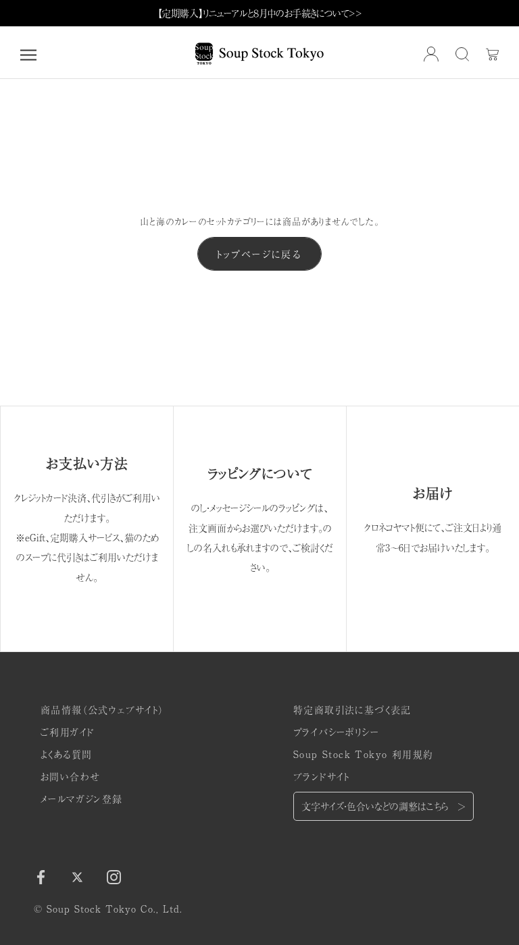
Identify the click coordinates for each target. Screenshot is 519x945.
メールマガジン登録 (82, 798)
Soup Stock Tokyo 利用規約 (363, 754)
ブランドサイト (321, 776)
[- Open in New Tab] (431, 54)
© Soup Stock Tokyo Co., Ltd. (108, 908)
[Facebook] (41, 876)
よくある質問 (66, 754)
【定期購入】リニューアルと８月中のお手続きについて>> (259, 13)
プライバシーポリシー (336, 731)
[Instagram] (114, 876)
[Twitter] (77, 876)
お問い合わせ (70, 776)
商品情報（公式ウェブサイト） (102, 709)
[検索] (462, 54)
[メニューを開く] (28, 55)
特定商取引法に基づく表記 (352, 709)
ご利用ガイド (67, 731)
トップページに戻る (259, 254)
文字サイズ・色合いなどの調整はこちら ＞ (383, 806)
